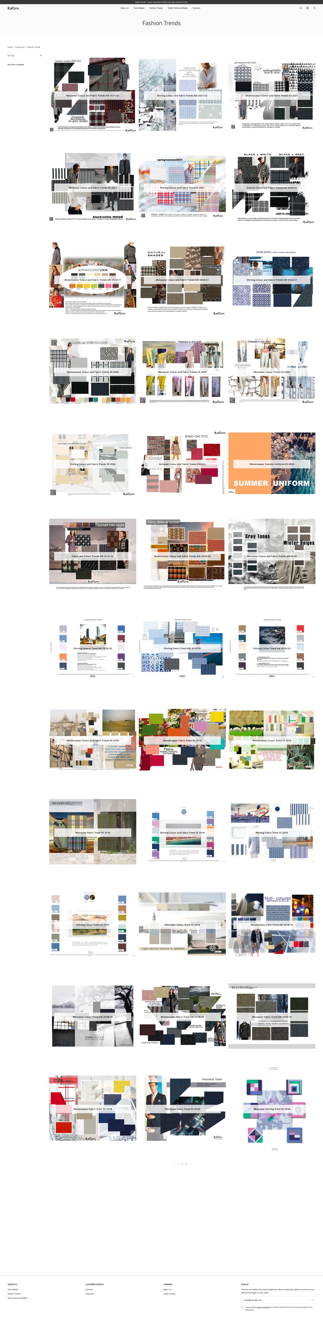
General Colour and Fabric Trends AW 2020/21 (272, 187)
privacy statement (263, 1307)
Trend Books (139, 7)
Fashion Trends (156, 7)
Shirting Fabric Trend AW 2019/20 (182, 648)
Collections (20, 47)
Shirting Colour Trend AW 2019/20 (272, 648)
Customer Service (95, 1284)
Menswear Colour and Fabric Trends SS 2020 (182, 372)
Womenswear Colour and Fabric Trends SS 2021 (272, 95)
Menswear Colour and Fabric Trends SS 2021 (93, 187)
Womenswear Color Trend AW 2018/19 (272, 924)
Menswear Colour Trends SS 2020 (272, 372)
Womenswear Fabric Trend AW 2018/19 (182, 1017)
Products (12, 1284)
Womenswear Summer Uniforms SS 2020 (272, 464)
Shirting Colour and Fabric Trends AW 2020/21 (272, 280)
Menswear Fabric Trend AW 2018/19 (272, 1017)
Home (10, 47)
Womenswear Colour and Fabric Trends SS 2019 (93, 740)
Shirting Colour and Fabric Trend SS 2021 (182, 187)
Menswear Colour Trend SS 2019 (182, 924)
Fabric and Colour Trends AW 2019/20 (92, 556)
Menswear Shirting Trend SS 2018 (272, 1109)
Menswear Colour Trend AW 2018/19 (93, 1017)
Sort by (11, 55)
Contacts (196, 7)
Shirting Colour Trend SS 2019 (92, 924)
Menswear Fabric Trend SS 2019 (92, 832)
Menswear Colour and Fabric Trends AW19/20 (272, 556)
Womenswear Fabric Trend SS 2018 (93, 1109)
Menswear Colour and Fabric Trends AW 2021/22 (92, 95)
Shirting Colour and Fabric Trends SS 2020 (93, 464)
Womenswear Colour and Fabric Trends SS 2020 (93, 372)
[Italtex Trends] (13, 8)
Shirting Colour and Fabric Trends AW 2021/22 (182, 95)
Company (168, 1284)
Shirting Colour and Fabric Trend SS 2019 (182, 832)
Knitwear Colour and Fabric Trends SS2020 (182, 464)
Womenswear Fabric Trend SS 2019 (182, 740)
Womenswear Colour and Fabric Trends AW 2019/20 (182, 556)
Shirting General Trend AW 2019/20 (93, 648)
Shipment (90, 1293)
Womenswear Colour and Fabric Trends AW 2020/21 (92, 280)
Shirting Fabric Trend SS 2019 (272, 832)
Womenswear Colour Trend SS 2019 (272, 740)
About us (125, 7)
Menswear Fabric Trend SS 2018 (182, 1109)
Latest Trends (169, 1293)
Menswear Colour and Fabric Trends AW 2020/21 (182, 280)
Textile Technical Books (178, 7)
